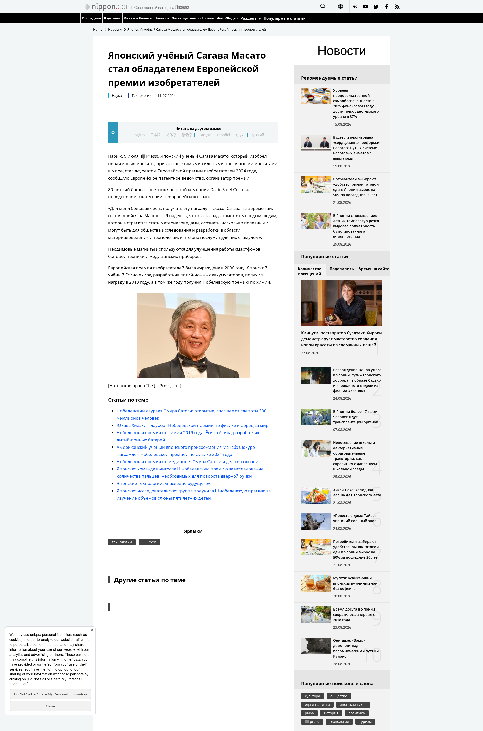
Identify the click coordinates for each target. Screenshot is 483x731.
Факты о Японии (138, 18)
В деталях (112, 18)
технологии (122, 542)
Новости (161, 18)
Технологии (142, 95)
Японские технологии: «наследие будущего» (163, 483)
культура (312, 696)
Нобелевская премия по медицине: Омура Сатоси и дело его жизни (187, 461)
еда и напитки (317, 704)
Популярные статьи (283, 18)
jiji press (312, 721)
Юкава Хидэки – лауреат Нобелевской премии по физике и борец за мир (192, 425)
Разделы (249, 18)
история (331, 713)
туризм (365, 721)
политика (356, 713)
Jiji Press (150, 542)
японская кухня (353, 704)
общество (338, 696)
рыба (309, 713)
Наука (117, 95)
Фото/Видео (227, 18)
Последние (91, 18)
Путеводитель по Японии (193, 18)
